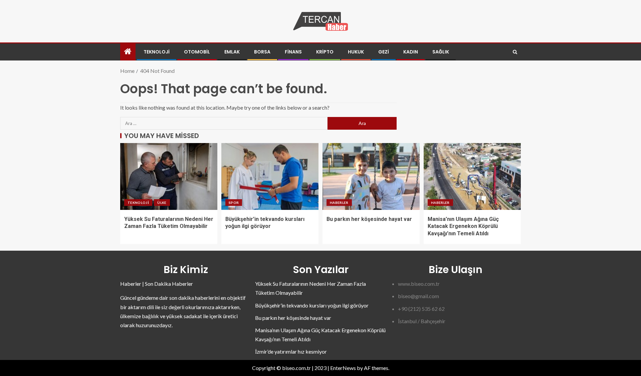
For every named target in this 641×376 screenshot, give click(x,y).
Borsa (262, 51)
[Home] (128, 51)
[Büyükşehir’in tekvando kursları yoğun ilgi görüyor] (269, 176)
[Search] (515, 51)
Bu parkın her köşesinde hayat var (369, 219)
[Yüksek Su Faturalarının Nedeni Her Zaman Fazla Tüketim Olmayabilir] (168, 176)
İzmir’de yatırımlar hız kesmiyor (291, 351)
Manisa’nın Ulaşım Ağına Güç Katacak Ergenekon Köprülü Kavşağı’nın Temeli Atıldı (463, 226)
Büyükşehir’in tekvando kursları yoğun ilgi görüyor (312, 305)
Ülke (161, 203)
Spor (234, 203)
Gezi (383, 51)
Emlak (232, 51)
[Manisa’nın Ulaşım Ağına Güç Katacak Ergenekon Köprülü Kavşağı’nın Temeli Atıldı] (472, 176)
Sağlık (440, 51)
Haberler (339, 203)
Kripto (325, 51)
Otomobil (197, 51)
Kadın (410, 51)
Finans (293, 51)
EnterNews (343, 368)
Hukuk (356, 51)
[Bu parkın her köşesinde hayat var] (371, 176)
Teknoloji (157, 51)
